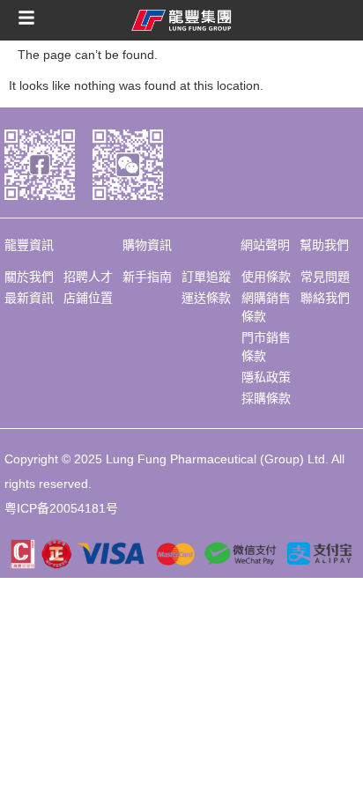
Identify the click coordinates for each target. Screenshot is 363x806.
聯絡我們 (325, 298)
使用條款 (266, 277)
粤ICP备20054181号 (61, 508)
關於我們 (29, 277)
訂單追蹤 (206, 277)
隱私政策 (266, 377)
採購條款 (266, 398)
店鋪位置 (88, 298)
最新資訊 (29, 298)
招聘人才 (88, 277)
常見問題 (325, 277)
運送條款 (206, 298)
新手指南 (147, 277)
